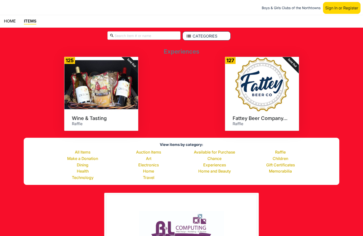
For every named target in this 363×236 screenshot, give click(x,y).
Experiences (214, 165)
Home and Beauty (214, 171)
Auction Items (148, 152)
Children (280, 159)
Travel (148, 178)
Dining (82, 165)
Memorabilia (280, 171)
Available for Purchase (214, 152)
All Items (82, 152)
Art (148, 159)
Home (148, 171)
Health (83, 171)
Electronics (148, 165)
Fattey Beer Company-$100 (260, 118)
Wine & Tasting (89, 118)
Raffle (280, 152)
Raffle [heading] (77, 123)
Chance (214, 159)
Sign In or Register (341, 7)
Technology (83, 178)
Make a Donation (82, 159)
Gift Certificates (280, 165)
